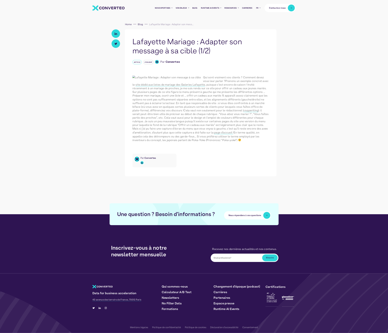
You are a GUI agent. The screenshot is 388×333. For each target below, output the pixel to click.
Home (128, 24)
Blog (140, 24)
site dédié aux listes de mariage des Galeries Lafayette (170, 84)
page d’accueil (223, 132)
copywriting (250, 110)
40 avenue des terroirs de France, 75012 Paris (116, 299)
